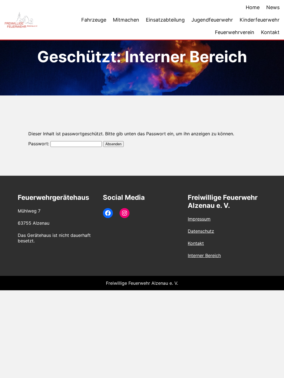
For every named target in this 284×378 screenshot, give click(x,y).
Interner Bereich (204, 255)
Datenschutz (201, 231)
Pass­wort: (39, 143)
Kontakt (196, 243)
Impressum (199, 219)
